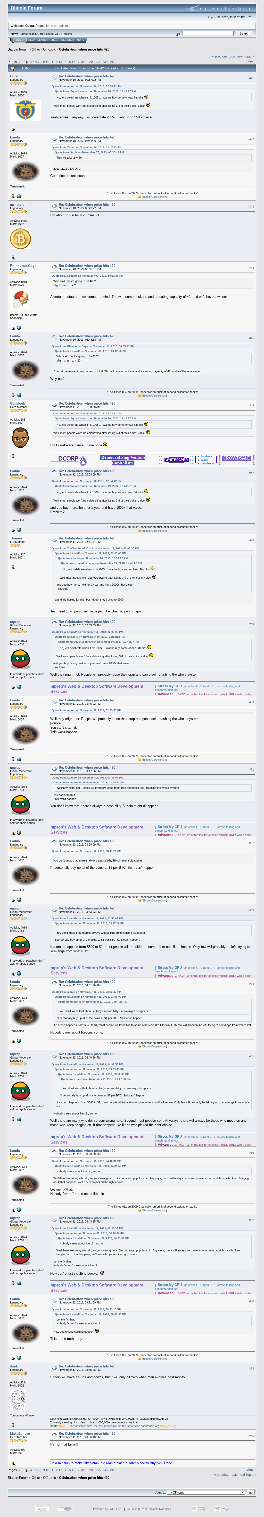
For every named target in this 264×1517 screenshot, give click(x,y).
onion (162, 196)
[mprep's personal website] (18, 686)
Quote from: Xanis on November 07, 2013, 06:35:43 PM (89, 152)
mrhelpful (18, 205)
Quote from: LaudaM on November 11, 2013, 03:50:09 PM (87, 918)
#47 (251, 472)
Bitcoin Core (150, 196)
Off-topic (49, 49)
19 (86, 61)
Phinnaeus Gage (23, 266)
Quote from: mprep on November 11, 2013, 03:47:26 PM (86, 851)
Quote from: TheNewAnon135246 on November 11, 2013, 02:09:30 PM (95, 548)
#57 (251, 1220)
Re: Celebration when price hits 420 (87, 76)
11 (51, 61)
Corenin (16, 76)
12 (56, 61)
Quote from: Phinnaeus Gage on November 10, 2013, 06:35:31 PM (93, 346)
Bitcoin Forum (18, 49)
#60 (251, 1435)
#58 (251, 1301)
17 (78, 61)
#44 (251, 267)
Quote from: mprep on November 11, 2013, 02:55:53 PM (86, 710)
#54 (251, 983)
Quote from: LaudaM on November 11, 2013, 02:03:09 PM (90, 553)
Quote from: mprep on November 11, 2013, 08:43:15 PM (86, 1309)
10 (47, 61)
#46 (251, 405)
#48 (251, 540)
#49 (251, 623)
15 (69, 61)
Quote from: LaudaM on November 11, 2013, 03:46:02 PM (87, 777)
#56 (251, 1152)
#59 (251, 1368)
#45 (251, 338)
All (112, 61)
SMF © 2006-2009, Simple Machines (148, 1509)
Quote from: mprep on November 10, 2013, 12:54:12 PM (86, 86)
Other (36, 49)
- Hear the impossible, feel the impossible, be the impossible (95, 1426)
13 (60, 61)
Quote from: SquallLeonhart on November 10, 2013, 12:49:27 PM (95, 91)
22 (100, 61)
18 (82, 61)
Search (43, 40)
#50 (251, 702)
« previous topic (224, 56)
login (49, 25)
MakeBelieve (20, 1434)
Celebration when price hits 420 (84, 49)
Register (67, 40)
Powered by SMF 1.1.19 (108, 1509)
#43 (251, 206)
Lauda (15, 137)
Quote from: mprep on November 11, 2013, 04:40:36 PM (86, 1161)
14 (65, 61)
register (62, 25)
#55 (251, 1056)
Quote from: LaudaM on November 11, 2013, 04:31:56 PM (87, 1064)
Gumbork (17, 403)
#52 (251, 842)
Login (54, 40)
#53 (251, 910)
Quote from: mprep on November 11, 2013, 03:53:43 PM (86, 991)
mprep (15, 622)
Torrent (66, 33)
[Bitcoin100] (18, 327)
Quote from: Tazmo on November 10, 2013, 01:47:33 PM (86, 147)
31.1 (58, 33)
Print (249, 61)
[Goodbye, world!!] (18, 196)
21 (95, 61)
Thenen (16, 538)
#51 (251, 769)
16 (73, 61)
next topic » (245, 56)
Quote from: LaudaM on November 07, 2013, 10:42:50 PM (87, 275)
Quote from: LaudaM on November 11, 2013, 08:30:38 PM (87, 1228)
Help (31, 40)
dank (14, 1366)
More (80, 40)
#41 (251, 78)
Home (19, 40)
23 (104, 61)
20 (91, 61)
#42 (251, 139)
